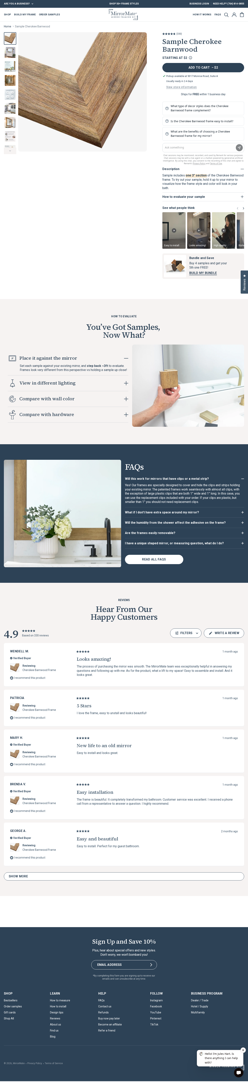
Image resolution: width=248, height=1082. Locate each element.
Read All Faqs (154, 559)
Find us (54, 1030)
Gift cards (10, 1012)
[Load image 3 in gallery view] (10, 66)
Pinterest (155, 1018)
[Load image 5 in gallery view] (10, 94)
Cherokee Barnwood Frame (39, 670)
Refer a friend (106, 1030)
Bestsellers (10, 1000)
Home (7, 26)
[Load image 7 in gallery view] (10, 122)
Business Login (199, 3)
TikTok (154, 1024)
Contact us (104, 1006)
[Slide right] (10, 150)
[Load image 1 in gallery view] (10, 38)
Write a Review (223, 634)
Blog (52, 1036)
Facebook (156, 1006)
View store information (181, 87)
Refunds (103, 1012)
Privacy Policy (34, 1063)
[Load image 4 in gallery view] (10, 80)
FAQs (101, 1000)
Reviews (55, 1018)
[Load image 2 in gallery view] (10, 52)
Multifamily (198, 1012)
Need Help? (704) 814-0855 (228, 3)
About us (55, 1024)
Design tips (56, 1012)
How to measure (60, 1000)
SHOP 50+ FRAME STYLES (124, 3)
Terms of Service (54, 1063)
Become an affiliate (110, 1024)
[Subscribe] (151, 964)
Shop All (9, 1018)
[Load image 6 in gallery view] (10, 108)
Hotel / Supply (199, 1006)
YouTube (155, 1012)
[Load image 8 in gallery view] (10, 136)
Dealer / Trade (199, 1000)
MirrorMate (19, 1063)
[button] (226, 14)
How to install (58, 1006)
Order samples (13, 1006)
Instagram (156, 1000)
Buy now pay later (109, 1018)
